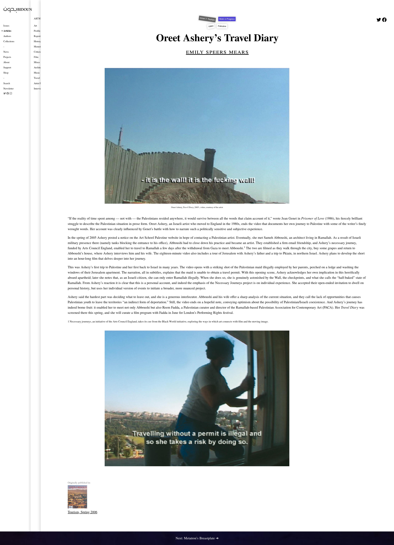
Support (7, 67)
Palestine (222, 26)
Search (6, 83)
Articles (7, 30)
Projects (7, 56)
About (6, 62)
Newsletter (8, 88)
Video (211, 26)
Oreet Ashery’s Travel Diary (217, 37)
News (6, 51)
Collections (8, 41)
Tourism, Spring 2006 (82, 512)
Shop (5, 72)
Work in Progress (227, 19)
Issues (6, 25)
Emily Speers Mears (217, 51)
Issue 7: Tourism (207, 19)
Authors (7, 36)
